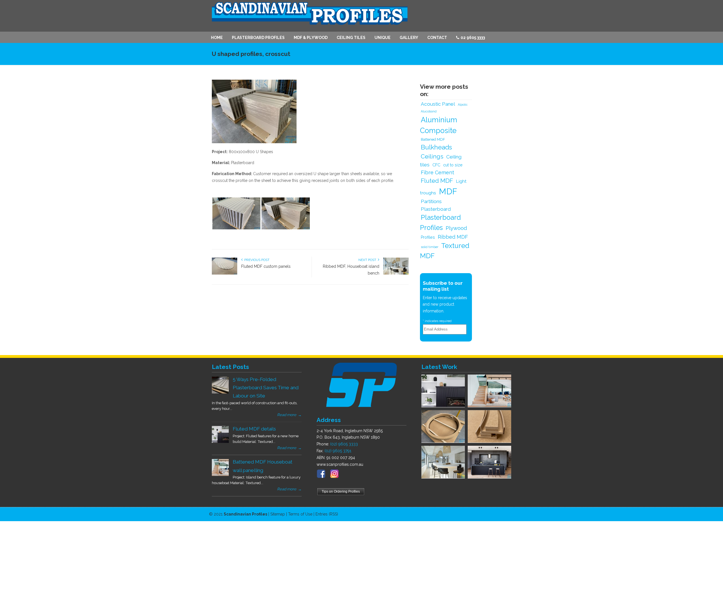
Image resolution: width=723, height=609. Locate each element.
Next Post (368, 260)
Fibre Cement (437, 172)
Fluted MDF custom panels (266, 266)
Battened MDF (433, 139)
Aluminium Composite (438, 125)
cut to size (453, 164)
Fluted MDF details (254, 429)
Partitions (431, 201)
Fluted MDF (437, 180)
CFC (436, 164)
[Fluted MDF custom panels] (224, 273)
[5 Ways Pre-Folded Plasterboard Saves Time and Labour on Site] (220, 392)
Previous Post (256, 260)
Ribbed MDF (453, 237)
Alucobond (429, 111)
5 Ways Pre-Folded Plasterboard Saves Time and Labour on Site (266, 388)
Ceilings (432, 156)
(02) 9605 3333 (344, 444)
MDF (448, 191)
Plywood (456, 228)
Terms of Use (300, 514)
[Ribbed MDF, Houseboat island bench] (396, 273)
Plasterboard (436, 209)
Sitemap (277, 514)
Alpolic (463, 104)
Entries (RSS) (326, 514)
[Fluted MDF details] (220, 441)
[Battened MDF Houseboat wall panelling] (220, 474)
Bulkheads (436, 147)
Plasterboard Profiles (440, 223)
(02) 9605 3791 (338, 451)
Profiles (428, 237)
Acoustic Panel (438, 104)
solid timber (429, 247)
